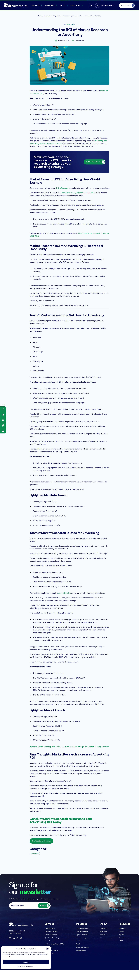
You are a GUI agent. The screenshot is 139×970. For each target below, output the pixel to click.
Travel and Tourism (82, 947)
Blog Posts (71, 24)
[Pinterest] (3, 425)
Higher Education (82, 935)
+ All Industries (81, 950)
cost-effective (64, 593)
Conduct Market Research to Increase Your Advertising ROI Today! (61, 820)
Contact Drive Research (41, 841)
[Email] (3, 430)
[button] (48, 949)
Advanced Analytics (51, 950)
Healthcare (79, 941)
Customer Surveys (51, 932)
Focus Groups (49, 941)
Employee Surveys (51, 935)
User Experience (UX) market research (77, 193)
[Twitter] (3, 420)
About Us (103, 928)
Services (36, 5)
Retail (78, 944)
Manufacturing (81, 938)
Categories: (38, 849)
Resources (75, 5)
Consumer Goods (82, 928)
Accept (25, 962)
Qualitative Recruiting (52, 938)
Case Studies (123, 938)
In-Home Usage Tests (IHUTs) (54, 944)
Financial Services (82, 932)
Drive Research (62, 188)
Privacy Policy (29, 966)
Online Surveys (50, 928)
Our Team (103, 932)
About (62, 5)
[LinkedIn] (3, 414)
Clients (102, 935)
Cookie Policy (21, 966)
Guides (121, 932)
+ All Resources (124, 941)
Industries (49, 5)
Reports (121, 935)
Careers (103, 938)
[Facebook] (3, 409)
